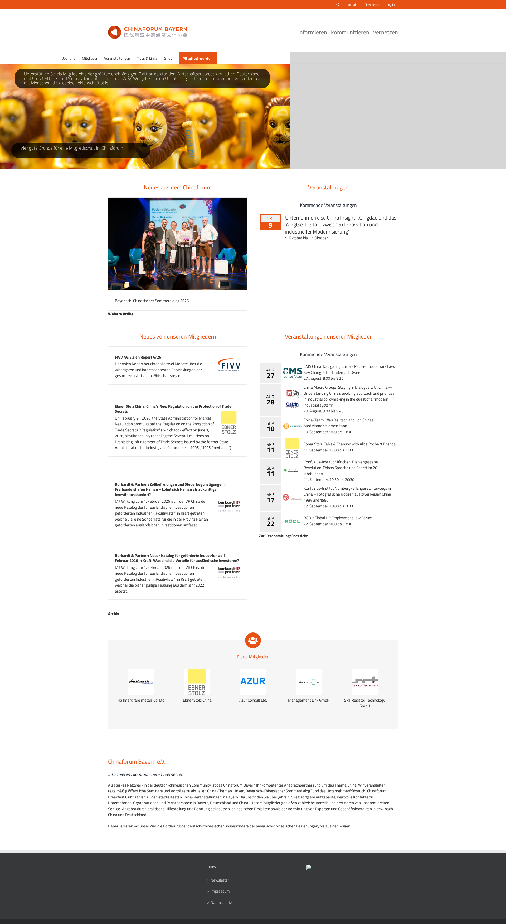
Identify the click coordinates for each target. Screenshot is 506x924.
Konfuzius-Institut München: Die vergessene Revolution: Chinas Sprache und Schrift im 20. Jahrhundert (341, 468)
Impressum (220, 891)
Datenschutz (221, 903)
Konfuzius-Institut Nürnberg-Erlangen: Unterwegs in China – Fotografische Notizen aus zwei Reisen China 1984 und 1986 (347, 494)
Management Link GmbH (309, 700)
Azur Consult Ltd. (253, 700)
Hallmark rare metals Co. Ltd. (141, 700)
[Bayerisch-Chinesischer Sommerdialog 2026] (177, 244)
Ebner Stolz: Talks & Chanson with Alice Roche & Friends (350, 444)
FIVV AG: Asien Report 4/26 (138, 357)
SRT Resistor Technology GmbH (364, 703)
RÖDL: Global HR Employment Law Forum (338, 518)
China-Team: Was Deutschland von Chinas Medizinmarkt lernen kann (338, 423)
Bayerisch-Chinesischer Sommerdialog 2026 (152, 301)
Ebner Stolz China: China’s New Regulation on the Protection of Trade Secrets (173, 409)
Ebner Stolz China (197, 700)
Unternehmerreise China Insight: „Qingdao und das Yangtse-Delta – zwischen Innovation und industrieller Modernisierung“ (340, 224)
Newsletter (220, 880)
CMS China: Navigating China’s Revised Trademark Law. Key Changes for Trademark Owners (349, 369)
